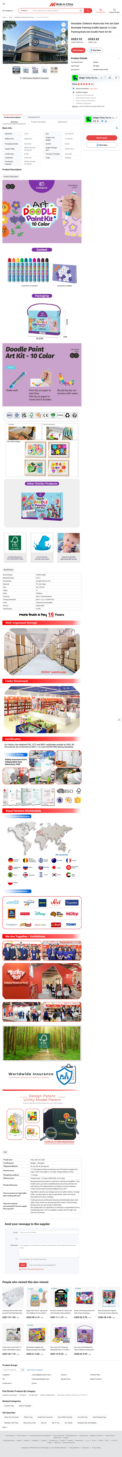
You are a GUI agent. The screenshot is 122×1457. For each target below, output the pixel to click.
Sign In (74, 106)
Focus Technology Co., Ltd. (45, 1448)
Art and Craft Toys (42, 17)
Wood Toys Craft (29, 1423)
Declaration (85, 1448)
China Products (22, 1435)
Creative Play (9, 1406)
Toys (10, 17)
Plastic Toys (28, 1417)
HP (3, 1379)
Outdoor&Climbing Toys (40, 1379)
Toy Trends (68, 1423)
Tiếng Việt (57, 1442)
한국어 (94, 1440)
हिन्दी (106, 1440)
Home (4, 17)
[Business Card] (117, 127)
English (19, 1440)
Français (43, 1440)
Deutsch (70, 1440)
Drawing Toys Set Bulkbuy (87, 1423)
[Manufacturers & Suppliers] (61, 4)
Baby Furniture (95, 1379)
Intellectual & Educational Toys (24, 17)
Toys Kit (43, 1423)
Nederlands (79, 1440)
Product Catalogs (36, 1370)
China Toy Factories (11, 1417)
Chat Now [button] (97, 50)
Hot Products (10, 1435)
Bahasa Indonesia (69, 1442)
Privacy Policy (96, 1448)
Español (26, 1440)
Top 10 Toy (55, 1423)
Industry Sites (83, 1435)
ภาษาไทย (114, 1440)
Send (23, 1265)
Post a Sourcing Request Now (31, 1269)
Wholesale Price (71, 1435)
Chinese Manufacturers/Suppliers (40, 1435)
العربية (87, 1440)
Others (34, 1383)
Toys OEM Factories (65, 1417)
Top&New (6, 1375)
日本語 (101, 1440)
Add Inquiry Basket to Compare (36, 78)
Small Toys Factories (45, 1417)
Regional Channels (96, 1435)
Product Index (109, 1435)
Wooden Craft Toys (11, 1423)
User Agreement (74, 1448)
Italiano (62, 1440)
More (4, 1427)
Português (35, 1440)
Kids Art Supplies (25, 1406)
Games (63, 1375)
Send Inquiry (78, 50)
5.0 (94, 121)
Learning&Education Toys (41, 1375)
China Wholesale (58, 1435)
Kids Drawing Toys (99, 1417)
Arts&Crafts (6, 1383)
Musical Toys (66, 1379)
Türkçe (49, 1442)
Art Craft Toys (82, 1417)
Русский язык (53, 1440)
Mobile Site (57, 1438)
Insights (65, 1438)
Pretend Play (95, 1375)
